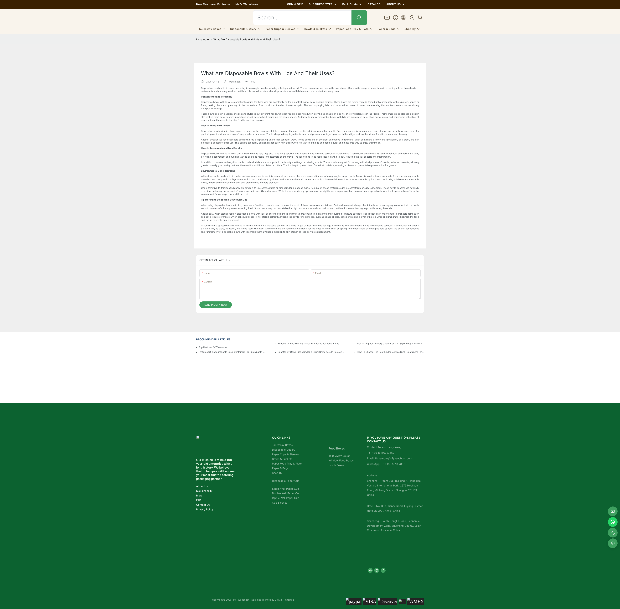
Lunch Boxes (336, 465)
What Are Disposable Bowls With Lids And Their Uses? (246, 39)
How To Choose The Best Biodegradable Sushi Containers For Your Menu (390, 352)
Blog (199, 495)
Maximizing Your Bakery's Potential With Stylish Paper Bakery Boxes (390, 343)
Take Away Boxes (339, 455)
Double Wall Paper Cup (286, 493)
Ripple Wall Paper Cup (285, 498)
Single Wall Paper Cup (285, 488)
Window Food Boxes (341, 460)
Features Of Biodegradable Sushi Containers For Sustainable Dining (232, 352)
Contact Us (203, 504)
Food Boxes (337, 448)
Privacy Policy (204, 509)
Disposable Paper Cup (285, 480)
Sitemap (289, 599)
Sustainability (204, 490)
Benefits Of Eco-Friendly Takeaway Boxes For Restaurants (308, 343)
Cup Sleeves (279, 502)
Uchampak (202, 39)
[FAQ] (395, 17)
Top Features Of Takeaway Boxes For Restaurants (215, 347)
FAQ (198, 500)
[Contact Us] (387, 18)
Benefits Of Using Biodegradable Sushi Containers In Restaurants (311, 352)
